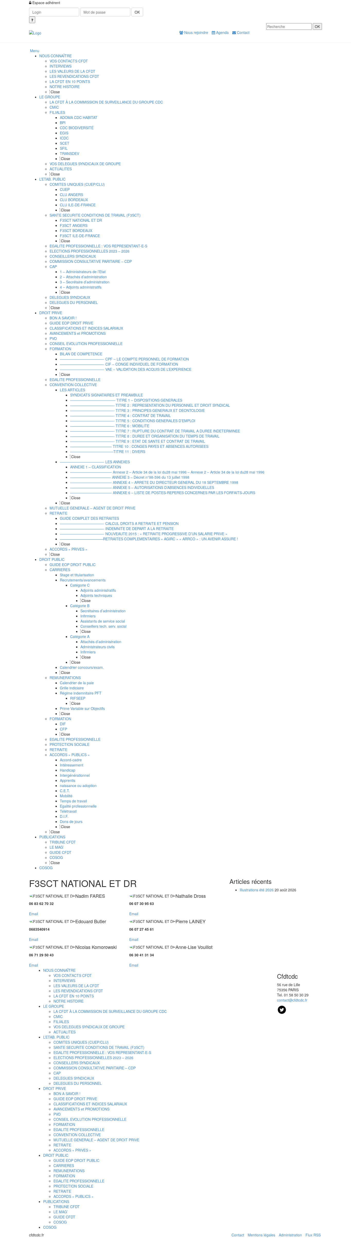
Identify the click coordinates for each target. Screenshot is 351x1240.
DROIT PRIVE (54, 1088)
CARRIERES (63, 1165)
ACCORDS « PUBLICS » (73, 1196)
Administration (290, 1234)
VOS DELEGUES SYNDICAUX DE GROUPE (89, 1026)
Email (33, 913)
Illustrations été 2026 (257, 889)
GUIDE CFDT (64, 1216)
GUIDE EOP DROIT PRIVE (75, 1098)
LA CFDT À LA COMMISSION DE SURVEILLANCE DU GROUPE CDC (110, 1011)
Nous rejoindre (195, 32)
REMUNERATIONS (69, 1170)
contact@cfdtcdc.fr (292, 1000)
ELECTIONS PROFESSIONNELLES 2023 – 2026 (93, 1057)
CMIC (58, 1016)
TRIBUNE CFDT (66, 1206)
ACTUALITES (64, 1031)
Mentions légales (261, 1234)
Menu (34, 50)
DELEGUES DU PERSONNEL (77, 1083)
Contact (243, 32)
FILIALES (61, 1021)
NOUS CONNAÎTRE (59, 970)
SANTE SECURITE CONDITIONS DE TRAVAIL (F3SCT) (98, 1047)
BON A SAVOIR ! (66, 1093)
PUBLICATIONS (56, 1201)
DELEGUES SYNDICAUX (73, 1078)
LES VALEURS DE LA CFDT (76, 985)
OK (137, 12)
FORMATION (64, 1124)
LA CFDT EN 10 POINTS (73, 995)
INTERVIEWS (64, 980)
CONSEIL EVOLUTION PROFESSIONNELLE (89, 1119)
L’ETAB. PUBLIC (56, 1037)
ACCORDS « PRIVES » (72, 1150)
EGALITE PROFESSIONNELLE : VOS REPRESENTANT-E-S (102, 1052)
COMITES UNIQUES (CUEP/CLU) (81, 1042)
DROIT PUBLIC (55, 1155)
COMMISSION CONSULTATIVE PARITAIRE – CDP (94, 1067)
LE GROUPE (53, 1006)
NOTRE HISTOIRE (68, 1001)
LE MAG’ (60, 1211)
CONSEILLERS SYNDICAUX (76, 1062)
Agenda (222, 32)
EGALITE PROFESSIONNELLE (78, 1129)
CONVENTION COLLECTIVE (77, 1134)
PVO (57, 1114)
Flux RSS (313, 1234)
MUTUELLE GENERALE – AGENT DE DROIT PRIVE (96, 1139)
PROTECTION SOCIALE (73, 1186)
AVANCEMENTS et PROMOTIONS (81, 1109)
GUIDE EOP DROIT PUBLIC (76, 1160)
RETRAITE (62, 1145)
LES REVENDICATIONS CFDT (78, 990)
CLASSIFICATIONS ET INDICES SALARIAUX (90, 1103)
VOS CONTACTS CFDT (72, 975)
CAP (57, 1073)
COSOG (60, 1222)
